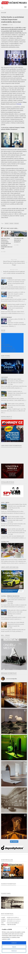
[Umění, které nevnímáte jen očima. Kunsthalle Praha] (14, 721)
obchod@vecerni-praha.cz (13, 921)
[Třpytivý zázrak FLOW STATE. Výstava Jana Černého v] (14, 747)
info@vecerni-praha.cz (13, 917)
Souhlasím (14, 943)
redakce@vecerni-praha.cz (14, 919)
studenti (11, 223)
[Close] (26, 928)
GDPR (8, 939)
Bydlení (3, 12)
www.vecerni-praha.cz (13, 922)
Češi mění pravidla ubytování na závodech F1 (19, 240)
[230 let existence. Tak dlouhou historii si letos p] (14, 800)
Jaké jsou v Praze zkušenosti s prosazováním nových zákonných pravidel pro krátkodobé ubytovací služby (6, 243)
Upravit (14, 946)
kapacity (6, 223)
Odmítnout (14, 950)
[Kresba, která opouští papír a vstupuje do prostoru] (14, 774)
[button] (14, 654)
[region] (14, 940)
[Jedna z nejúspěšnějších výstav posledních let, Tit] (14, 695)
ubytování (16, 223)
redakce (5, 24)
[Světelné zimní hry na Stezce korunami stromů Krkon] (14, 826)
